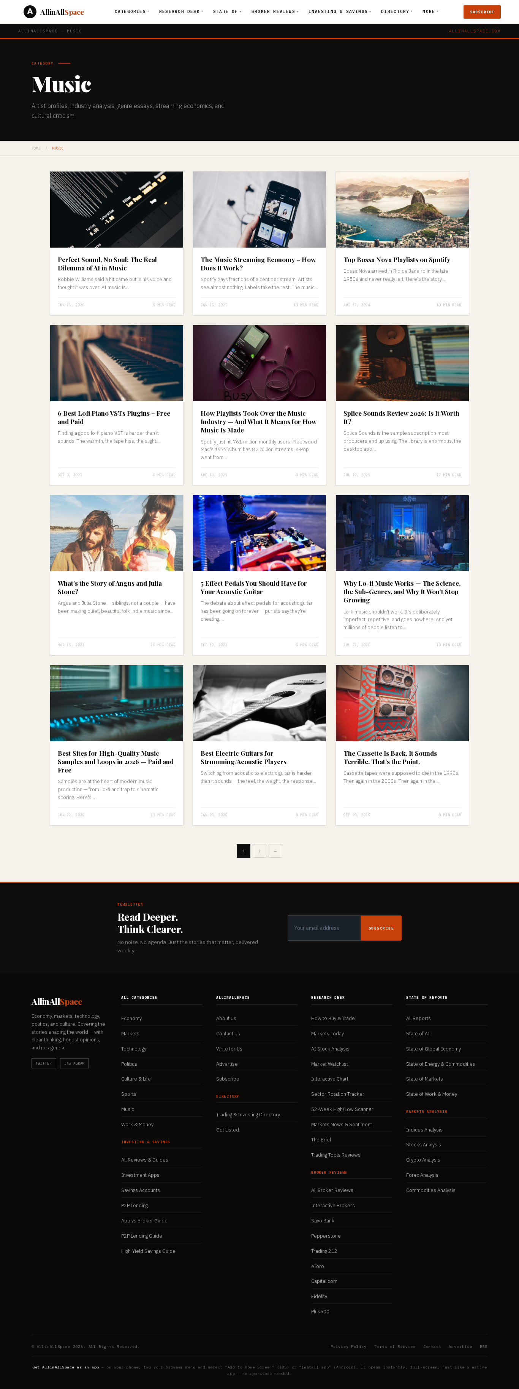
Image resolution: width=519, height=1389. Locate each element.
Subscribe (482, 12)
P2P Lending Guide (141, 1236)
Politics (129, 1064)
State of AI (418, 1033)
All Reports (418, 1018)
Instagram (74, 1063)
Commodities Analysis (431, 1190)
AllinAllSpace (38, 31)
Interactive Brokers (333, 1205)
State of (227, 11)
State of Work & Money (431, 1094)
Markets (130, 1033)
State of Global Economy (433, 1049)
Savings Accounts (140, 1190)
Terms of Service (395, 1346)
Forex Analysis (422, 1175)
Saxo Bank (322, 1220)
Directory (397, 11)
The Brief (321, 1139)
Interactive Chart (329, 1079)
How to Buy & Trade (333, 1018)
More (430, 11)
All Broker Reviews (332, 1190)
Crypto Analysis (423, 1160)
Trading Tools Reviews (336, 1155)
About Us (226, 1018)
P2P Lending (134, 1205)
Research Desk (181, 11)
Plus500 (320, 1311)
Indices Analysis (424, 1130)
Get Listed (227, 1130)
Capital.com (324, 1281)
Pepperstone (326, 1236)
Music (127, 1109)
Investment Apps (140, 1175)
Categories (132, 11)
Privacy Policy (349, 1346)
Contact (432, 1346)
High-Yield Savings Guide (148, 1251)
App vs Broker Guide (144, 1220)
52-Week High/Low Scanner (342, 1109)
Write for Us (229, 1049)
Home (36, 148)
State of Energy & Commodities (440, 1064)
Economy (131, 1018)
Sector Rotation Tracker (337, 1094)
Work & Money (137, 1124)
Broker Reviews (275, 11)
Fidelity (319, 1296)
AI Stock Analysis (330, 1049)
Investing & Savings (340, 11)
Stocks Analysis (423, 1144)
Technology (133, 1049)
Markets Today (327, 1033)
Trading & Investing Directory (248, 1114)
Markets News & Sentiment (341, 1124)
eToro (317, 1266)
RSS (483, 1346)
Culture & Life (136, 1079)
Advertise (227, 1064)
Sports (128, 1094)
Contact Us (228, 1033)
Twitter (44, 1063)
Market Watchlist (329, 1064)
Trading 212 (324, 1251)
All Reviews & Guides (144, 1160)
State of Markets (424, 1079)
